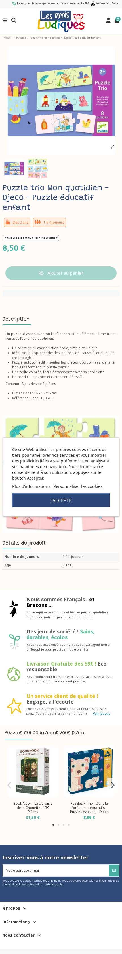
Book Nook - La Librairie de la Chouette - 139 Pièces (32, 807)
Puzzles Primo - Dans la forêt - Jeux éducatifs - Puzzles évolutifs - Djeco (89, 807)
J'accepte (61, 500)
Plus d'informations (31, 486)
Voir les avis (101, 713)
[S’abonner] (114, 870)
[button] (53, 825)
